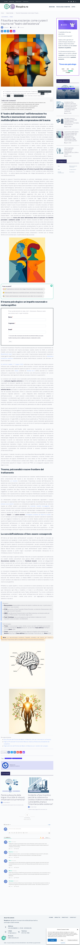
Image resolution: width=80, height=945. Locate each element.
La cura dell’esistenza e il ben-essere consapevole (17, 109)
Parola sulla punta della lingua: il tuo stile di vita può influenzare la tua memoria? (13, 797)
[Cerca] (75, 1)
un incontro (13, 481)
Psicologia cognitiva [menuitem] (63, 6)
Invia (10, 341)
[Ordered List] (16, 833)
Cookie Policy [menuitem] (25, 1)
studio (16, 370)
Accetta (52, 940)
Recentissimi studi (6, 354)
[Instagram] (71, 1)
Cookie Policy (63, 942)
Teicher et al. (31, 370)
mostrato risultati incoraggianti (40, 506)
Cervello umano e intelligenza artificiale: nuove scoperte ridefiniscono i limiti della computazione (71, 121)
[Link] (23, 833)
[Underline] (13, 833)
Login (49, 824)
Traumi (11, 16)
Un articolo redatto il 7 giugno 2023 (12, 364)
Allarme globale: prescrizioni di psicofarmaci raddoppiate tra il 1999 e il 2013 (71, 151)
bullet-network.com (13, 938)
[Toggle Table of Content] (50, 100)
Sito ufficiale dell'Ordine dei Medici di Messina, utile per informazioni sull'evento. (27, 739)
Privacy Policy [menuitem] (18, 1)
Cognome (11, 323)
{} (25, 832)
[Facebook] (68, 1)
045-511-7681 (25, 933)
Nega (62, 940)
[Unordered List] (18, 833)
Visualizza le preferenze (72, 940)
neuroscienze (8, 758)
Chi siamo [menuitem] (6, 1)
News (31, 791)
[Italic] (11, 833)
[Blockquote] (20, 833)
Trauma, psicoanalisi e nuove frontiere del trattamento (19, 107)
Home (2, 13)
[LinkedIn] (73, 1)
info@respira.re (12, 933)
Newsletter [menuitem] (11, 1)
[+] (27, 832)
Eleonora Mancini (7, 802)
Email (10, 329)
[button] (77, 929)
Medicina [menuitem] (52, 6)
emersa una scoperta (7, 504)
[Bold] (9, 833)
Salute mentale (9, 13)
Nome (10, 317)
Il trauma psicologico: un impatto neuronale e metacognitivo (20, 106)
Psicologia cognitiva (7, 791)
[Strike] (15, 833)
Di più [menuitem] (73, 6)
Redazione (6, 27)
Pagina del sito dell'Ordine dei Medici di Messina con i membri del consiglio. (26, 746)
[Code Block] (22, 833)
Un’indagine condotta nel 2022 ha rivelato (38, 514)
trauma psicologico (17, 758)
